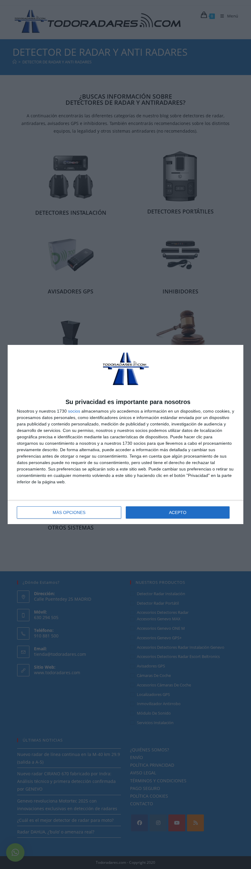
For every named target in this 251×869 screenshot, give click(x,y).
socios (74, 411)
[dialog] (125, 434)
